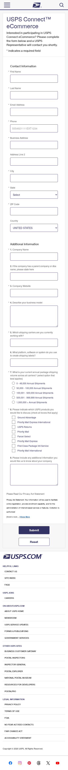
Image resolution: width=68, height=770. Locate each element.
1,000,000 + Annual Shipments (32, 402)
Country (14, 220)
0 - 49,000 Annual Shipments (31, 383)
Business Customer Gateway (20, 651)
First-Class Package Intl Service (33, 445)
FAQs (7, 585)
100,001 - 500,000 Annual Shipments (35, 392)
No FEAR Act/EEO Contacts (19, 724)
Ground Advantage (26, 417)
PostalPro (10, 691)
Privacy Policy (13, 704)
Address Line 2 (17, 154)
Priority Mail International (29, 450)
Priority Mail (23, 431)
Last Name (15, 88)
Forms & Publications (16, 631)
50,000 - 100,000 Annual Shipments (34, 388)
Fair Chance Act (13, 731)
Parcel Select (23, 436)
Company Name (19, 249)
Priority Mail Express (27, 441)
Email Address (17, 104)
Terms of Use (12, 711)
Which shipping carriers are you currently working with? (31, 334)
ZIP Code (14, 204)
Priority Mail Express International (33, 422)
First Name (15, 71)
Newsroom (11, 618)
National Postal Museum (18, 678)
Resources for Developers (20, 684)
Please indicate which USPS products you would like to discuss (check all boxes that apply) (34, 411)
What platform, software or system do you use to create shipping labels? (33, 354)
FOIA (7, 718)
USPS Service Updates (16, 624)
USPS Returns (24, 426)
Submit (34, 530)
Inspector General (15, 664)
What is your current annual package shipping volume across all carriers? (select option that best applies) (34, 375)
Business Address (19, 137)
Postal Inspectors (15, 658)
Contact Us (11, 571)
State (12, 187)
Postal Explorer (14, 671)
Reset (34, 541)
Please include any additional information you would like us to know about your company (33, 459)
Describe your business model (26, 302)
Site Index (10, 578)
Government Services (17, 638)
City (12, 170)
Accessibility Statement (18, 738)
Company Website (20, 286)
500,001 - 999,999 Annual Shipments (35, 397)
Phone (13, 121)
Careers (9, 598)
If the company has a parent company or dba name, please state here (33, 267)
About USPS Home (14, 611)
